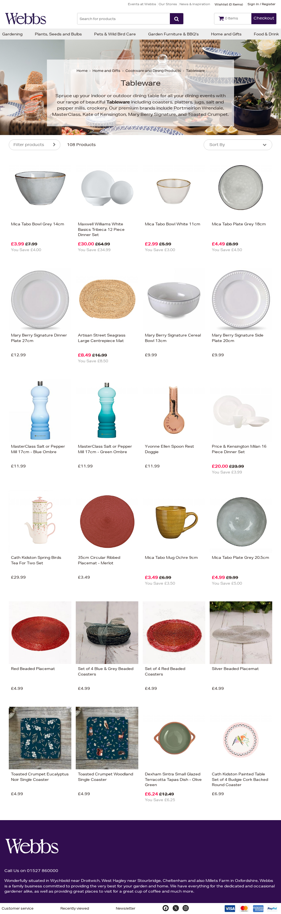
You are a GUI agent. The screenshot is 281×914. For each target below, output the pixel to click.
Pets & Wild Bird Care (115, 34)
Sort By (217, 144)
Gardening (12, 34)
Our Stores (168, 4)
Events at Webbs (142, 4)
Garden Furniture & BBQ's (173, 34)
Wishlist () (229, 4)
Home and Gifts (226, 34)
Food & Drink (266, 34)
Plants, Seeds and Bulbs (58, 34)
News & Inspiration (194, 4)
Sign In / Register (262, 4)
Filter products (28, 144)
